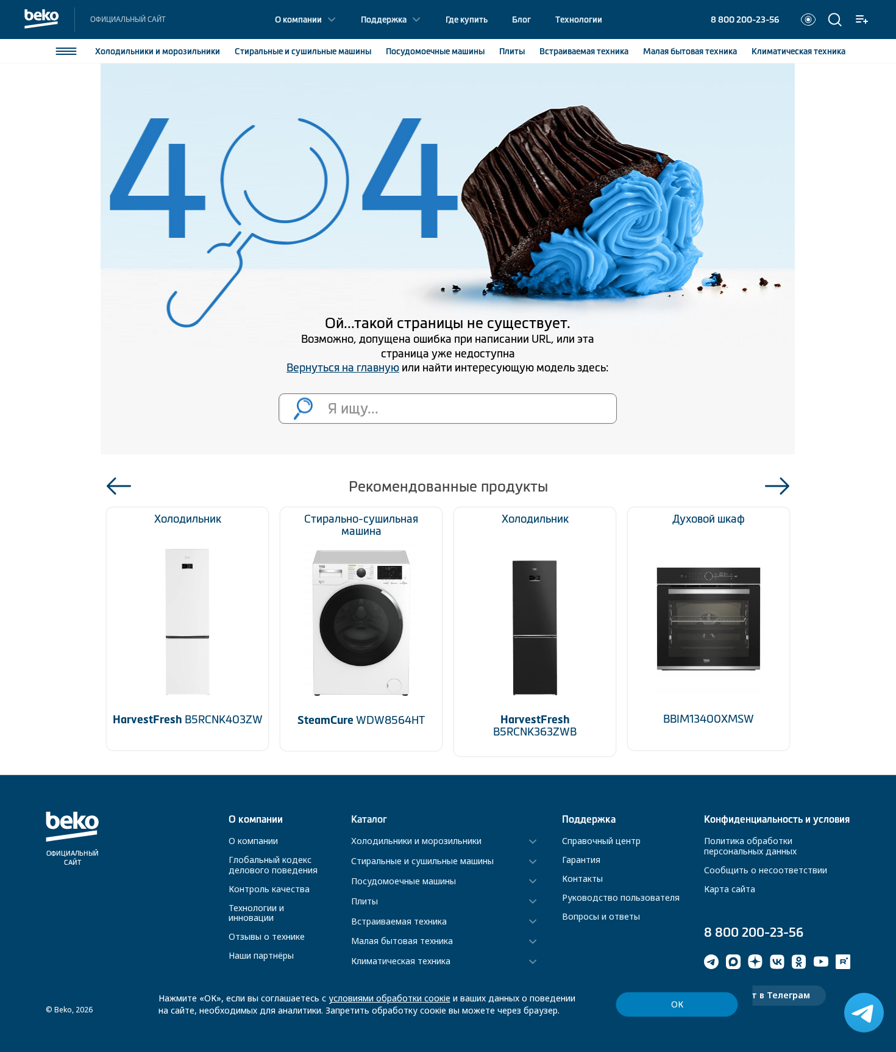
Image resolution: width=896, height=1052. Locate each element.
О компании (298, 19)
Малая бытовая (690, 51)
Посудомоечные (435, 51)
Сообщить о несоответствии (765, 870)
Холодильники (157, 51)
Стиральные (303, 51)
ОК (677, 1004)
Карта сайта (729, 889)
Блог (521, 19)
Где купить (467, 19)
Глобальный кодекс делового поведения (273, 865)
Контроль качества (269, 889)
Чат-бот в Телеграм (765, 995)
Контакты (582, 878)
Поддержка (384, 19)
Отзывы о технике (267, 936)
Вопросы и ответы (601, 916)
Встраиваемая (583, 51)
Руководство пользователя (621, 897)
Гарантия (581, 859)
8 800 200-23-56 (745, 19)
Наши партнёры (261, 955)
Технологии (578, 19)
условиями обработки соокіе (389, 998)
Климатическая (798, 51)
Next (777, 486)
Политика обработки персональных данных (750, 846)
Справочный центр (601, 840)
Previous (119, 486)
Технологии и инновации (256, 913)
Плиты (512, 51)
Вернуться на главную (342, 368)
